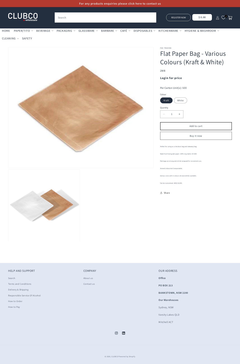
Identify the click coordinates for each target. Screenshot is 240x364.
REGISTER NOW (178, 17)
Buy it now (196, 135)
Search (11, 278)
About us (88, 278)
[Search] (152, 16)
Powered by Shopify (127, 356)
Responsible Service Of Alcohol (24, 295)
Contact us (89, 283)
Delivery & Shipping (18, 289)
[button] (23, 31)
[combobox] (105, 17)
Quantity (164, 107)
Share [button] (167, 192)
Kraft (166, 100)
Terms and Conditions (19, 283)
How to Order (15, 301)
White (180, 100)
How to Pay (14, 306)
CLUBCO (114, 356)
